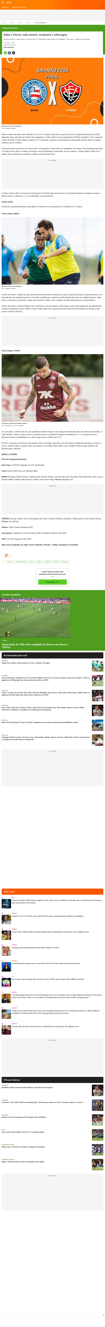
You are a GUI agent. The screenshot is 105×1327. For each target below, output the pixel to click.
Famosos (14, 992)
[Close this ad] (103, 1315)
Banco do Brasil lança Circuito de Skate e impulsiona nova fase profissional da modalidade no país (40, 722)
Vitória (9, 562)
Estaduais (28, 23)
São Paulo (5, 690)
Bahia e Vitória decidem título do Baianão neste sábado (23, 1162)
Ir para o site (10, 2)
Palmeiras (5, 661)
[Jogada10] (6, 555)
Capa (3, 23)
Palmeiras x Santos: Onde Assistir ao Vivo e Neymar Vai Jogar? (26, 663)
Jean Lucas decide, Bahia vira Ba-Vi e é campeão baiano (23, 1132)
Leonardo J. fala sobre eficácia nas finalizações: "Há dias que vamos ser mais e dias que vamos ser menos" (42, 1102)
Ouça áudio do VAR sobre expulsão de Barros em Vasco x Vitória (35, 646)
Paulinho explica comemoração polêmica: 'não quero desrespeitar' (27, 1087)
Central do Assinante (19, 7)
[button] (3, 2)
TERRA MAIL (5, 7)
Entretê (14, 945)
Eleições (14, 960)
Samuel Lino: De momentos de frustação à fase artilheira (24, 1117)
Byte (12, 897)
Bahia (31, 562)
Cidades (14, 929)
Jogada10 (47, 562)
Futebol (20, 23)
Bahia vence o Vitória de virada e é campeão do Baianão (23, 1147)
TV (12, 976)
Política (14, 913)
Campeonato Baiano (40, 23)
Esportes (11, 23)
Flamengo (5, 676)
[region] (52, 1322)
